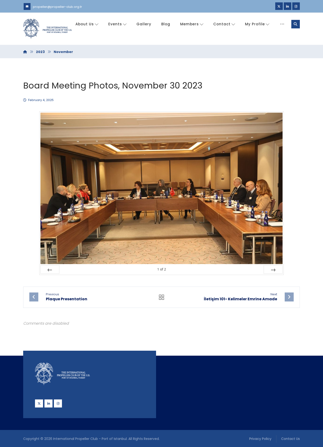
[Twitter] (279, 6)
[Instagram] (296, 6)
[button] (295, 24)
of (161, 269)
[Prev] (49, 269)
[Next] (273, 269)
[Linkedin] (287, 6)
